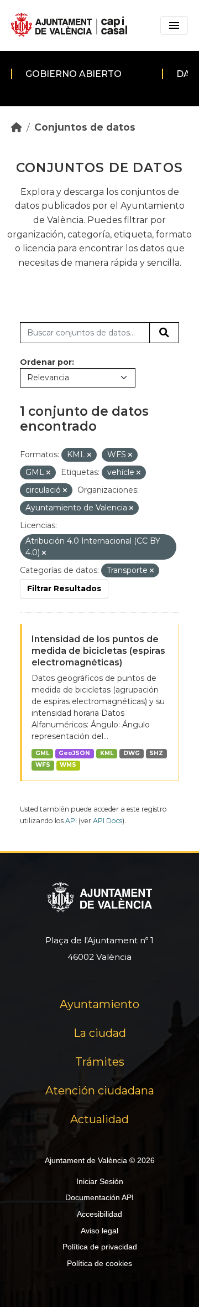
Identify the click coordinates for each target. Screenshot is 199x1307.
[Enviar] (164, 333)
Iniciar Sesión (99, 1181)
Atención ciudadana (99, 1090)
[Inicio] (16, 127)
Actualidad (99, 1119)
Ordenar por (46, 362)
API (71, 821)
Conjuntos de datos (84, 127)
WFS (42, 764)
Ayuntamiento (99, 1004)
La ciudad (100, 1033)
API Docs (107, 821)
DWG (131, 753)
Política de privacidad (99, 1246)
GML (42, 753)
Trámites (99, 1061)
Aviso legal (99, 1230)
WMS (68, 764)
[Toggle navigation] (174, 25)
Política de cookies (99, 1263)
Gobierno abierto (73, 74)
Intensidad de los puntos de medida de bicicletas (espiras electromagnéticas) (98, 651)
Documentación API (99, 1197)
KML (106, 753)
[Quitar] (89, 455)
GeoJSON (74, 753)
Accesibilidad (99, 1214)
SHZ (156, 753)
